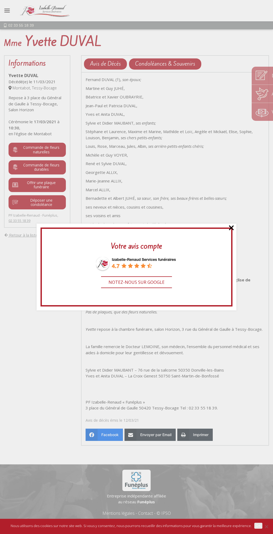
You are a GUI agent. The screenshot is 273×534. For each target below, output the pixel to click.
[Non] (266, 526)
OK (258, 525)
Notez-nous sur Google (136, 282)
